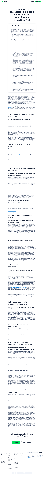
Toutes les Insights (22, 6)
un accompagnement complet (25, 127)
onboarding (19, 154)
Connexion (32, 1)
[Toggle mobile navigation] (42, 1)
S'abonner (40, 452)
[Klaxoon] (4, 1)
